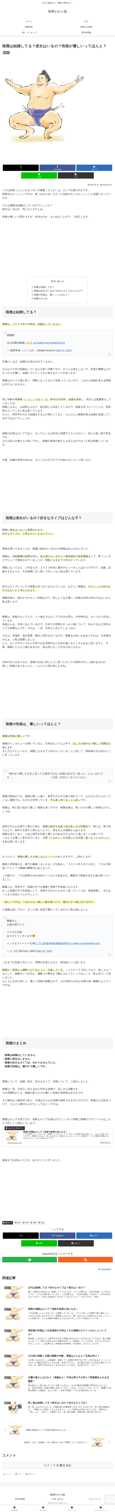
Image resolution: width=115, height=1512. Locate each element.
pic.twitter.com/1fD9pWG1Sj (49, 342)
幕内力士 (8, 1223)
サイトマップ (95, 1499)
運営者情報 (20, 1499)
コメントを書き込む (57, 1465)
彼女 (19, 1223)
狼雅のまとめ (40, 298)
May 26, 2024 (44, 951)
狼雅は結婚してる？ (44, 287)
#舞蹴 (58, 943)
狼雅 (34, 1223)
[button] (76, 175)
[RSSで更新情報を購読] (85, 1259)
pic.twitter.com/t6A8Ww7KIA (84, 943)
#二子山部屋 (42, 943)
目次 (53, 281)
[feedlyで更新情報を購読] (29, 1259)
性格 (26, 1223)
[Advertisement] (57, 249)
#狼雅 (52, 943)
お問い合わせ (57, 1499)
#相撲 (65, 943)
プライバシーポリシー (57, 1503)
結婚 (42, 1223)
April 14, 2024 (64, 350)
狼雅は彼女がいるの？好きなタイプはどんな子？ (58, 290)
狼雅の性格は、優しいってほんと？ (52, 294)
